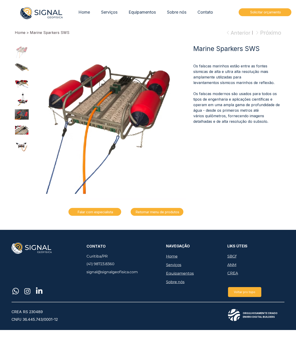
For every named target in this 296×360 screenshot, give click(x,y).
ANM (231, 265)
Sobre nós (175, 282)
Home (172, 256)
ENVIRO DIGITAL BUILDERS (259, 316)
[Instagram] (27, 291)
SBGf (231, 256)
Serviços (173, 265)
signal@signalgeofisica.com (112, 272)
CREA (232, 273)
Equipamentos (180, 273)
